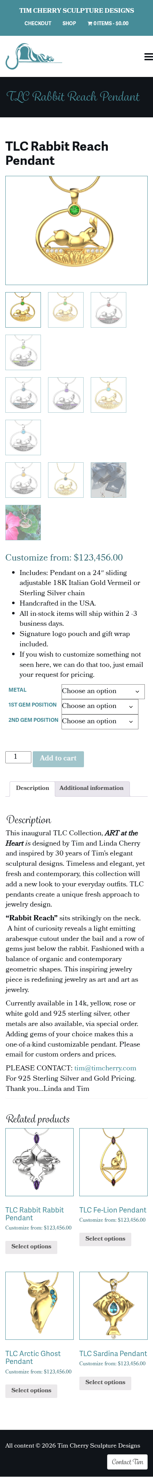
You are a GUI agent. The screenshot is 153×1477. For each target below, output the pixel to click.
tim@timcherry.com (105, 1069)
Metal (18, 689)
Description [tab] (32, 789)
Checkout (38, 23)
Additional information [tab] (91, 789)
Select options (31, 1247)
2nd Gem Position (33, 720)
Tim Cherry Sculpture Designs (76, 11)
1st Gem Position (33, 704)
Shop (69, 23)
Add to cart (58, 759)
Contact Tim (127, 1462)
